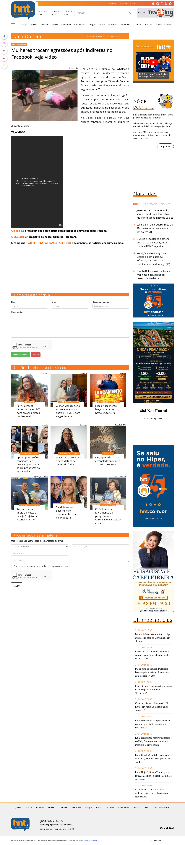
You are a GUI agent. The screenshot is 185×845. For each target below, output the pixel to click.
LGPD (71, 828)
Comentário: (17, 312)
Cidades (44, 24)
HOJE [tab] (136, 204)
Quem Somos (46, 828)
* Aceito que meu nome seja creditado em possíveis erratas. (42, 566)
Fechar (36, 354)
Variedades (125, 24)
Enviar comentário (21, 354)
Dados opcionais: (100, 302)
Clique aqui (18, 230)
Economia (66, 24)
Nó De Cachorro (163, 24)
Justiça (24, 24)
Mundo (138, 24)
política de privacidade (90, 840)
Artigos (92, 24)
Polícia (55, 24)
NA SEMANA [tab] (150, 204)
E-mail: (55, 302)
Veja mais (165, 146)
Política (34, 24)
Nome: (14, 302)
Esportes (112, 24)
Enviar (16, 586)
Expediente (60, 828)
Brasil (102, 24)
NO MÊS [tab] (166, 204)
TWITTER (31, 243)
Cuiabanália (79, 24)
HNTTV (148, 24)
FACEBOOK (64, 243)
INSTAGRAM (46, 243)
